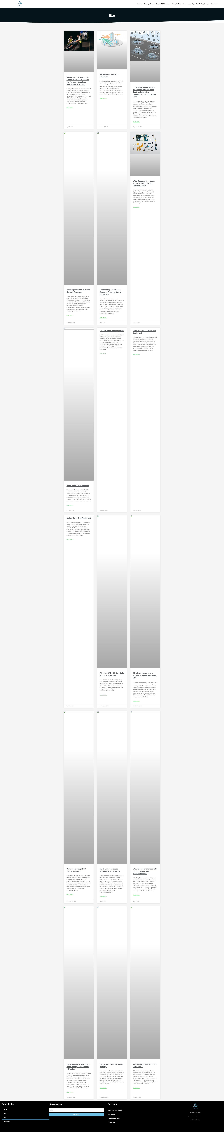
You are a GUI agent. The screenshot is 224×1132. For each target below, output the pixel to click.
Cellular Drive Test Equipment (112, 331)
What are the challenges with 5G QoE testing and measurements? (145, 871)
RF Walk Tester (111, 1122)
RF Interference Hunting (114, 1118)
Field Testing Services (202, 4)
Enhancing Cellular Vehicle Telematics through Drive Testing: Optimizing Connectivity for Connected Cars (144, 92)
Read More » (69, 107)
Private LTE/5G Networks (163, 4)
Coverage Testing (149, 4)
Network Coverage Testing (115, 1110)
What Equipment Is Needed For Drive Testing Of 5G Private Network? (144, 183)
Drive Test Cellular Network (77, 486)
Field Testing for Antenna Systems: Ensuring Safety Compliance (110, 292)
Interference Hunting (188, 4)
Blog (112, 15)
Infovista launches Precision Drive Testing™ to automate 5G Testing (78, 1066)
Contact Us (214, 4)
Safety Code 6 (176, 4)
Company (139, 4)
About (5, 1113)
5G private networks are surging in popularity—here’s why (144, 675)
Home (5, 1109)
